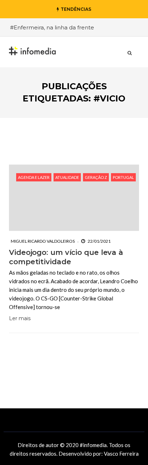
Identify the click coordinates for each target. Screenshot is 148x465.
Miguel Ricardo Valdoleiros (43, 241)
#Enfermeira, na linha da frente (52, 27)
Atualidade (67, 177)
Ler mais (20, 318)
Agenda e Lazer (34, 177)
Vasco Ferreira (121, 453)
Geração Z (96, 177)
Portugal (123, 177)
